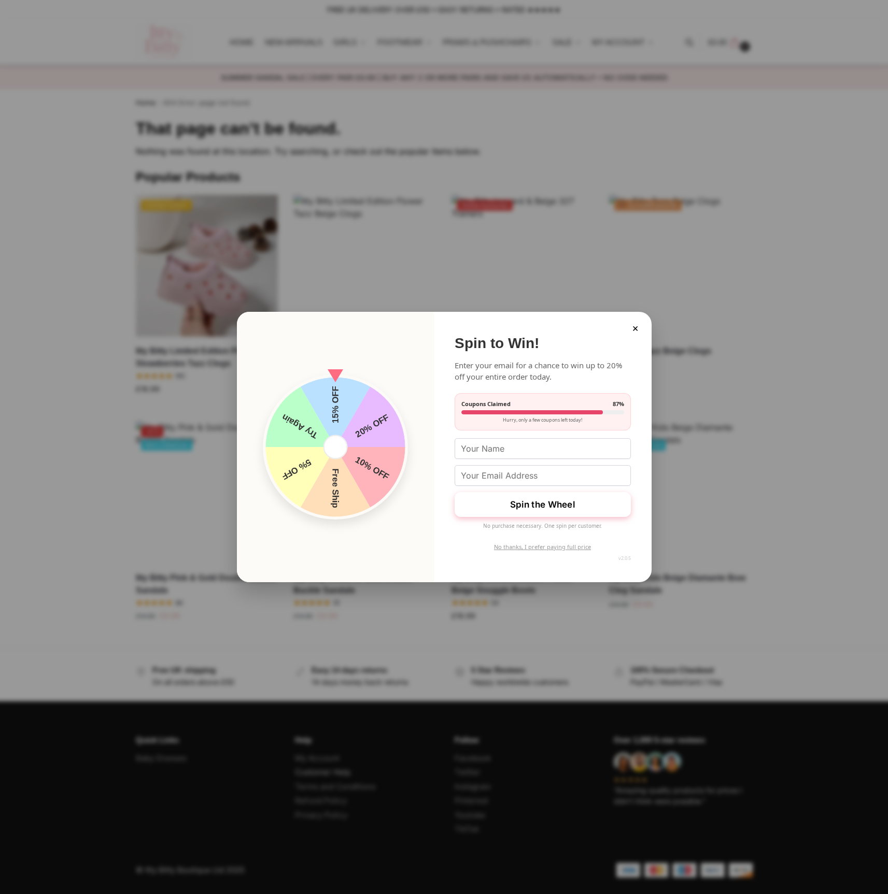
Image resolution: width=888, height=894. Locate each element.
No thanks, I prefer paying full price (542, 547)
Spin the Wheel (542, 504)
